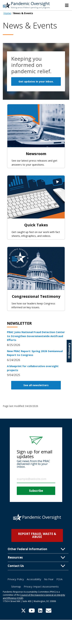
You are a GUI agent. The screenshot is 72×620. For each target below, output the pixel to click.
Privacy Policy (16, 579)
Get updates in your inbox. (36, 81)
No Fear (49, 579)
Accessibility (34, 579)
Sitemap (16, 586)
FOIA (59, 579)
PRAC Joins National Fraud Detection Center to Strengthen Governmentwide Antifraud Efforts (36, 336)
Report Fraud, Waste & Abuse (37, 535)
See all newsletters (36, 385)
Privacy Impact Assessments (41, 586)
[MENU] (67, 5)
